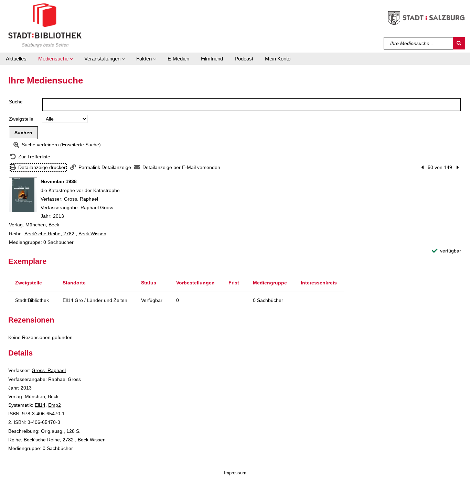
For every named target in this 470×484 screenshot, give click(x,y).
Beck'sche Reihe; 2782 (49, 233)
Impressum (235, 472)
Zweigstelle (21, 119)
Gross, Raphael (81, 199)
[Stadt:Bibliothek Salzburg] (45, 25)
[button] (55, 59)
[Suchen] (459, 43)
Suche (16, 101)
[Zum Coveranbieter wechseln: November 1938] (23, 194)
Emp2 (54, 405)
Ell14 (40, 405)
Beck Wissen (92, 233)
